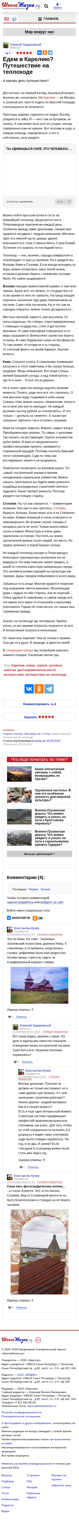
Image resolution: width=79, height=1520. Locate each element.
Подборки (8, 1481)
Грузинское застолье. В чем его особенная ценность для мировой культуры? (53, 795)
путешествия (14, 674)
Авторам (32, 1487)
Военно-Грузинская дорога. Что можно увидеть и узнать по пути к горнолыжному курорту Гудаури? (52, 838)
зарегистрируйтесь (20, 902)
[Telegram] (50, 52)
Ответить (21, 1016)
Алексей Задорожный (35, 1025)
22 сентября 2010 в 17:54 (21, 1182)
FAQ (29, 1481)
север (30, 665)
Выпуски (7, 1475)
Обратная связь (62, 1485)
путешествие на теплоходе (46, 674)
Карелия (49, 97)
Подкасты (8, 1505)
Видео (5, 1511)
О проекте (33, 1475)
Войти (58, 7)
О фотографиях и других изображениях (27, 1423)
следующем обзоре (19, 650)
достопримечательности (36, 670)
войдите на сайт (51, 902)
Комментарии (10, 1499)
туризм (41, 665)
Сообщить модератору (49, 934)
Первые (33, 889)
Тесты (5, 1493)
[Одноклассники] (45, 52)
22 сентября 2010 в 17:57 (21, 934)
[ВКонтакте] (39, 52)
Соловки (59, 508)
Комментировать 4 (39, 703)
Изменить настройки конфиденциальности (28, 1463)
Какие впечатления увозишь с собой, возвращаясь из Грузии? (49, 774)
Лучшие (45, 889)
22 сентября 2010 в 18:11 (27, 1031)
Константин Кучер (26, 928)
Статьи (6, 1487)
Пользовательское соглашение (21, 1416)
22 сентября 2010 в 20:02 (32, 1077)
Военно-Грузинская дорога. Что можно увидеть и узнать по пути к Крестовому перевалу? (50, 817)
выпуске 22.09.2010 (47, 740)
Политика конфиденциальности (21, 1412)
